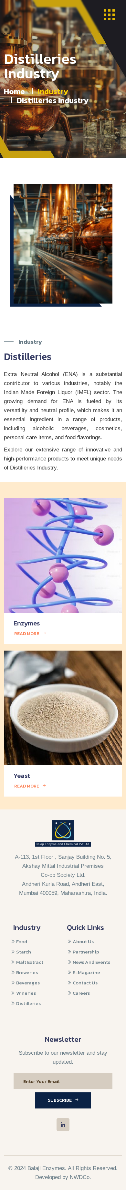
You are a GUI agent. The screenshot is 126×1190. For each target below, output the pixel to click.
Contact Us (85, 982)
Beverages (27, 982)
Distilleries (28, 1003)
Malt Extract (29, 962)
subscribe (60, 1100)
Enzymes (27, 623)
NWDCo (79, 1177)
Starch (23, 951)
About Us (83, 941)
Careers (81, 993)
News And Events (91, 962)
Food (21, 941)
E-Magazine (86, 972)
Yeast (22, 775)
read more (26, 633)
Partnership (85, 951)
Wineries (25, 993)
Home (14, 91)
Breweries (26, 972)
